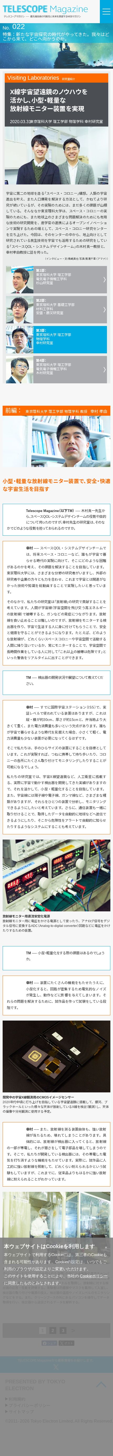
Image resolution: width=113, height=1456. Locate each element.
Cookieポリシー (94, 1276)
